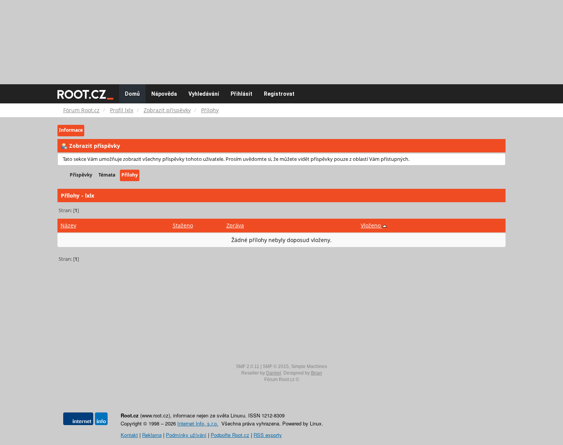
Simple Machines (309, 366)
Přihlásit (241, 94)
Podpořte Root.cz (230, 434)
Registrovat (279, 94)
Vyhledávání (203, 94)
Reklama (152, 434)
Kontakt (129, 434)
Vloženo (371, 225)
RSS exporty (268, 434)
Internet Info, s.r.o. (197, 423)
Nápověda (164, 94)
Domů (132, 94)
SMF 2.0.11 (247, 366)
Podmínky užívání (186, 434)
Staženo (183, 225)
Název (68, 225)
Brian (316, 373)
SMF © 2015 (276, 366)
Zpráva (235, 225)
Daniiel (273, 373)
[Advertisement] (281, 38)
